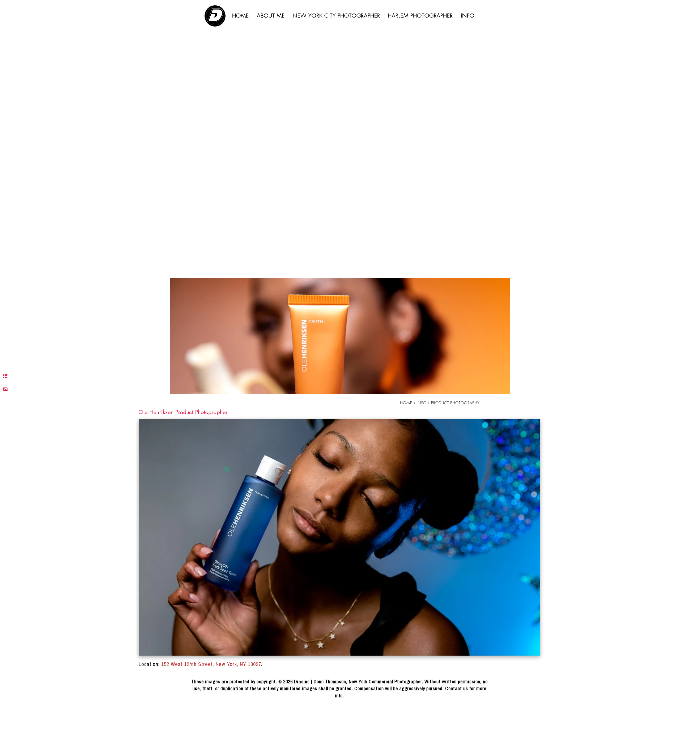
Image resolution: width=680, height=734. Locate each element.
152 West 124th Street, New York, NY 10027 (211, 664)
